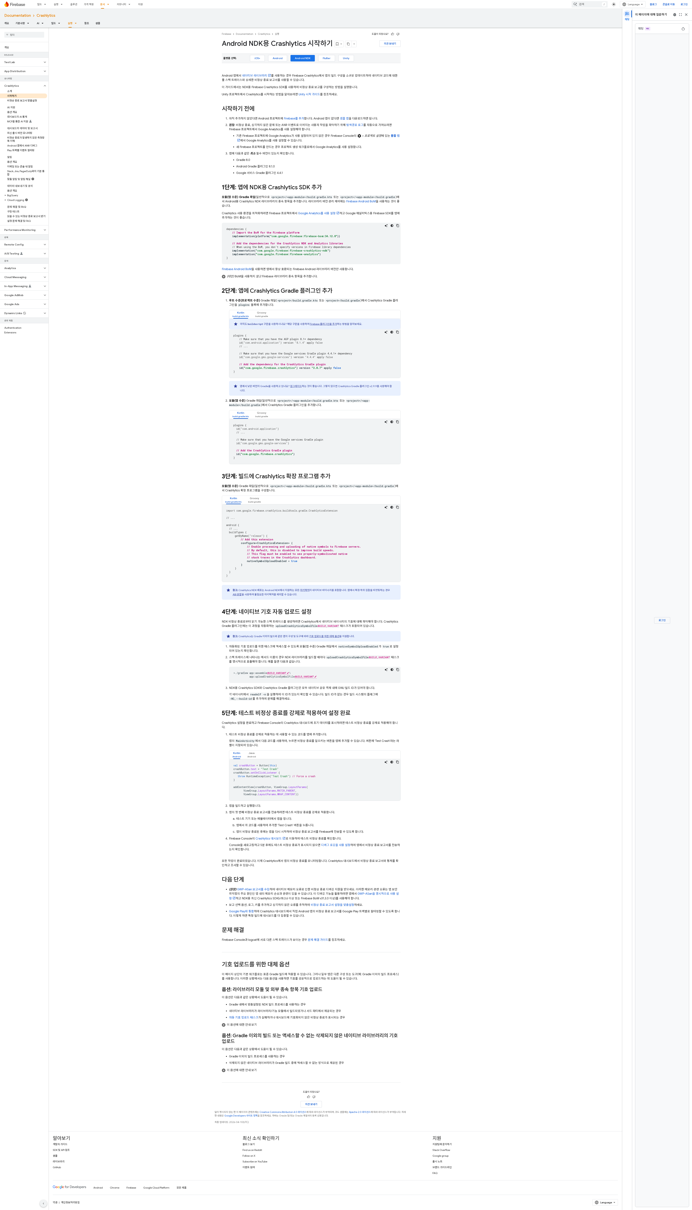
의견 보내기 (390, 43)
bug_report (675, 14)
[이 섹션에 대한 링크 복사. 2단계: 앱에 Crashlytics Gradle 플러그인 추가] (336, 291)
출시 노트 (437, 1161)
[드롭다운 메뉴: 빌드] (46, 4)
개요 (6, 23)
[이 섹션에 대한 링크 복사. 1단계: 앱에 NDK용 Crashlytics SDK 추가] (325, 188)
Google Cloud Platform (156, 1187)
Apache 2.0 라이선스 (360, 1112)
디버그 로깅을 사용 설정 (335, 845)
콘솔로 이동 (669, 4)
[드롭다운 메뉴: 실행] (62, 4)
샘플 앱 (344, 118)
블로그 (653, 4)
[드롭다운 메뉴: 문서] (109, 4)
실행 (56, 4)
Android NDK (302, 58)
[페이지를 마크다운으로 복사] (348, 44)
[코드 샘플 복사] (398, 225)
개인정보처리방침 (70, 1202)
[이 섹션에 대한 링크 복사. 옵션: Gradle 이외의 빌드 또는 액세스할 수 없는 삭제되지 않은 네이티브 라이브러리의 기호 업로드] (238, 1042)
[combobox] (590, 4)
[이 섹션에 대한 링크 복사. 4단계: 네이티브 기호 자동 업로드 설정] (315, 612)
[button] (21, 62)
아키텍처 (304, 590)
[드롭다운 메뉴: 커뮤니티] (130, 4)
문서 (102, 4)
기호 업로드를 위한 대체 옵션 (324, 636)
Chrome (114, 1187)
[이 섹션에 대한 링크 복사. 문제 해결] (247, 930)
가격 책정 (89, 4)
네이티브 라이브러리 (254, 75)
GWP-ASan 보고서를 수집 (253, 889)
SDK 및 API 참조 (61, 1150)
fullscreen (680, 14)
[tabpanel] (314, 348)
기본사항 (20, 23)
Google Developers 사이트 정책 (241, 1115)
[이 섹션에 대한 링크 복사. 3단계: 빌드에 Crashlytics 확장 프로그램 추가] (334, 477)
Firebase (226, 33)
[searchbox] (24, 35)
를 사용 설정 (317, 213)
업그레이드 (296, 386)
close (686, 14)
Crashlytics (46, 15)
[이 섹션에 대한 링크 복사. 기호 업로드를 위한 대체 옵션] (293, 965)
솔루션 (73, 4)
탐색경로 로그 (354, 125)
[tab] (240, 314)
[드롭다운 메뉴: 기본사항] (29, 23)
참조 (86, 23)
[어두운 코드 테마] (392, 225)
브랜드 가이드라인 (442, 1167)
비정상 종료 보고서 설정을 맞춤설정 (332, 905)
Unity (346, 58)
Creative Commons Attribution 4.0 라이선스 (283, 1112)
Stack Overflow (441, 1150)
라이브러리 (59, 1161)
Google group (440, 1155)
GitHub (57, 1167)
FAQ (435, 1173)
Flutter (327, 58)
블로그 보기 (249, 1144)
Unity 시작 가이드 (309, 94)
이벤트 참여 (249, 1167)
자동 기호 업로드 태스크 (243, 1017)
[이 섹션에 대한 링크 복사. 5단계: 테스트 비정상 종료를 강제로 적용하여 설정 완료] (354, 713)
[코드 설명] (386, 225)
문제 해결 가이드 (318, 940)
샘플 (98, 23)
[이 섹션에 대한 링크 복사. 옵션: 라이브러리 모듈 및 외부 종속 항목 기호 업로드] (326, 990)
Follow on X (249, 1155)
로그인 (684, 4)
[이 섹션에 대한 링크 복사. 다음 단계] (247, 880)
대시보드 (269, 838)
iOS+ (257, 58)
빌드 (39, 4)
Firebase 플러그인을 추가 (323, 324)
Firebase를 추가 (294, 118)
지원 (140, 4)
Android (278, 58)
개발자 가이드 (60, 1144)
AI (38, 23)
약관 (55, 1202)
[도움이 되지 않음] (398, 34)
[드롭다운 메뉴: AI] (43, 23)
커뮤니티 (121, 4)
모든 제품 (182, 1187)
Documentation (17, 15)
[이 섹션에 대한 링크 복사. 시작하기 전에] (258, 109)
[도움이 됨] (392, 34)
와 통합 (241, 911)
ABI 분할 (237, 594)
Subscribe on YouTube (255, 1161)
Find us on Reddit (252, 1150)
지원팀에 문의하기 (442, 1144)
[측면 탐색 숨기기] (43, 1203)
